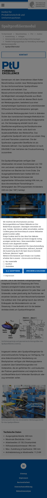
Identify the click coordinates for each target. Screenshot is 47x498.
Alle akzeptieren (13, 271)
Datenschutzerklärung (31, 258)
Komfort (9, 264)
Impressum (9, 276)
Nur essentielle (11, 261)
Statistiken (10, 266)
